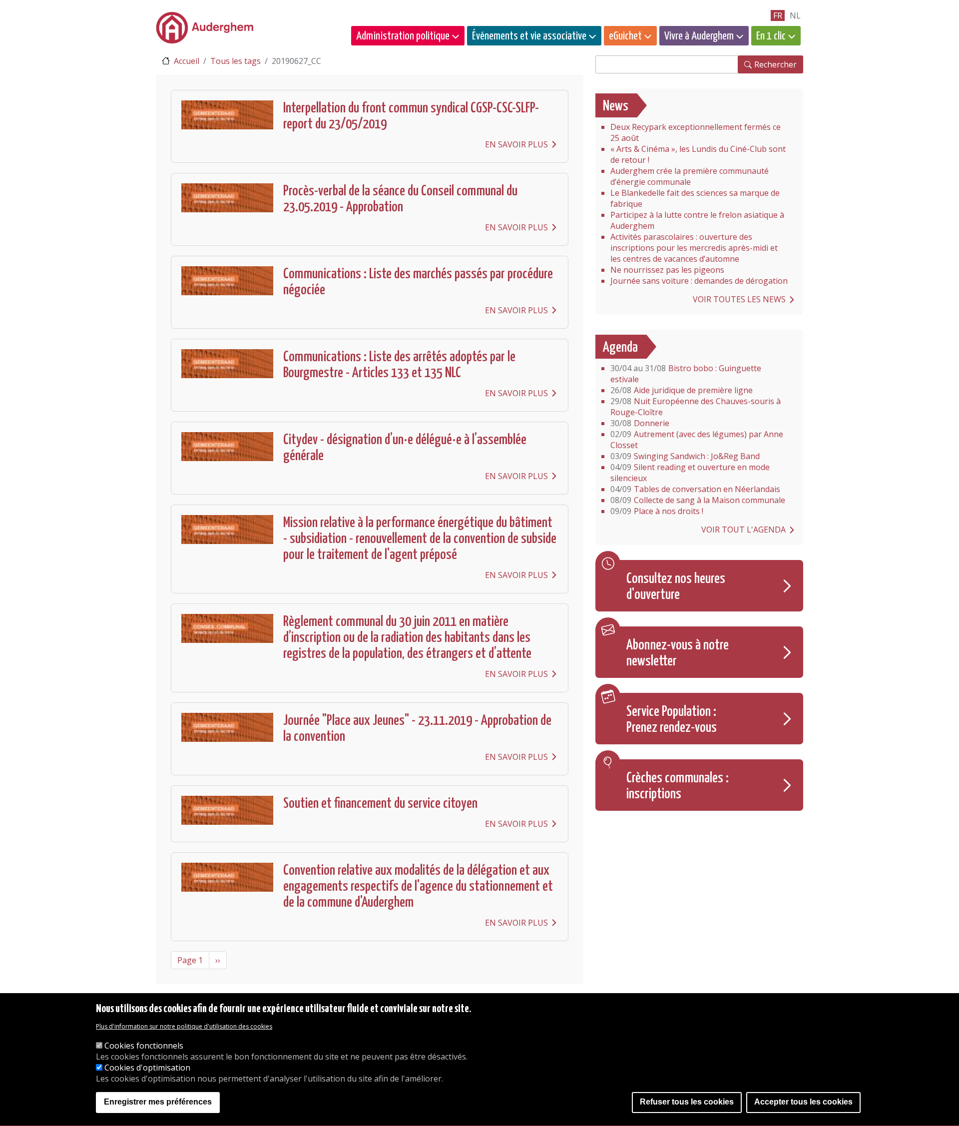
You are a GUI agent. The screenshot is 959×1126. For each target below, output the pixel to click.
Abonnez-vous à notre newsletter (677, 653)
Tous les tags (235, 60)
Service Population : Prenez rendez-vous (671, 720)
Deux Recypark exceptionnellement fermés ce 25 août (695, 132)
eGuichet (625, 36)
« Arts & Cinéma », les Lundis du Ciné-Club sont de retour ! (698, 154)
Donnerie (639, 423)
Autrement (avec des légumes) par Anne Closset (696, 440)
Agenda (620, 348)
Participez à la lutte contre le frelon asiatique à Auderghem (697, 220)
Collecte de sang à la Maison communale (697, 500)
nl (795, 15)
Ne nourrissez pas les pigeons (667, 269)
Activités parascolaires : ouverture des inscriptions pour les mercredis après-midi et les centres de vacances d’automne (694, 247)
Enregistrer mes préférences (158, 1102)
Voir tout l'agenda (743, 529)
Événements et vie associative (529, 36)
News (615, 106)
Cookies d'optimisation (147, 1067)
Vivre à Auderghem (699, 36)
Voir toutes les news (739, 299)
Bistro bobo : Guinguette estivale (685, 374)
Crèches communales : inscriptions (677, 786)
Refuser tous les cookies (687, 1102)
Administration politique (403, 36)
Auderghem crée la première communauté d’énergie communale (689, 176)
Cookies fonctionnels (143, 1045)
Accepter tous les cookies (803, 1102)
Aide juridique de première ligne (681, 390)
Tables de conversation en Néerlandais (695, 489)
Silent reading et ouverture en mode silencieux (690, 473)
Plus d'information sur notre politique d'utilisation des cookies (184, 1026)
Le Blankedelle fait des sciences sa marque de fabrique (695, 198)
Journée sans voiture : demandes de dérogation (699, 280)
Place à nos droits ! (656, 511)
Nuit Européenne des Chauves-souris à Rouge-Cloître (695, 407)
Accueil (186, 60)
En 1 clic (771, 36)
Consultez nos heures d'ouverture (675, 587)
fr (777, 15)
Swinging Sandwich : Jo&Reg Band (685, 456)
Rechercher (775, 64)
